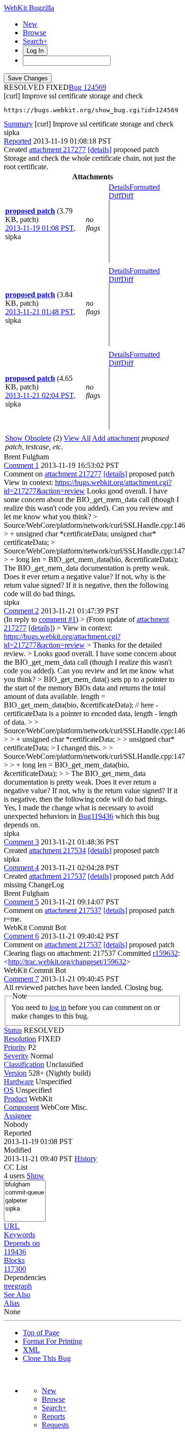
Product (15, 1099)
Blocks (14, 1260)
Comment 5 (21, 902)
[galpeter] (24, 1201)
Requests (55, 1425)
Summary (18, 124)
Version (15, 1073)
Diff (127, 196)
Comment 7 (21, 979)
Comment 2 (21, 611)
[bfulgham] (24, 1185)
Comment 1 (21, 465)
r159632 (165, 953)
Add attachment (115, 438)
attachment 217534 (57, 850)
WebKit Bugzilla (29, 8)
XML (31, 1350)
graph (23, 1286)
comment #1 (57, 619)
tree (9, 1286)
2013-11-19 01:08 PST (39, 228)
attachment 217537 (57, 876)
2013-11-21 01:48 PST (39, 312)
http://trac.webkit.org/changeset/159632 (67, 962)
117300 (15, 1269)
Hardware (19, 1082)
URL (11, 1226)
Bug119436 (95, 816)
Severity (16, 1056)
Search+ (35, 41)
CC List (16, 1167)
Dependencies (25, 1277)
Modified (17, 1150)
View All (77, 438)
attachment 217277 (57, 150)
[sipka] (24, 1209)
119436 (15, 1252)
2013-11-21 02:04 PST (39, 395)
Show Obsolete (28, 438)
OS (9, 1090)
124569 (94, 87)
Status (13, 1030)
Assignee (17, 1116)
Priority (15, 1047)
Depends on (22, 1243)
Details (119, 187)
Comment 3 (21, 842)
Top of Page (41, 1333)
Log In (35, 50)
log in (57, 1007)
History (85, 1159)
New (30, 24)
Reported (17, 141)
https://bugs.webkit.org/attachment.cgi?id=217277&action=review (62, 640)
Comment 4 (21, 868)
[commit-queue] (24, 1193)
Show (35, 1176)
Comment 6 (21, 936)
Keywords (19, 1235)
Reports (53, 1416)
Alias (11, 1303)
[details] (99, 150)
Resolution (20, 1039)
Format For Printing (52, 1341)
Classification (24, 1064)
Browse (34, 33)
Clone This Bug (47, 1358)
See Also (17, 1295)
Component (21, 1107)
